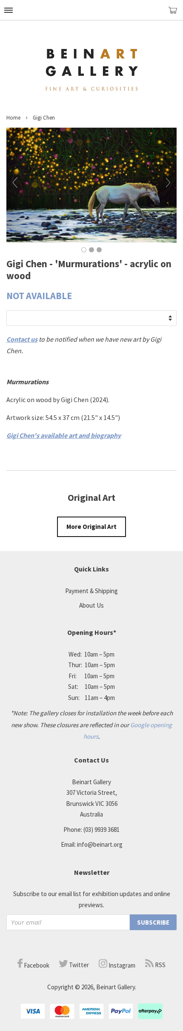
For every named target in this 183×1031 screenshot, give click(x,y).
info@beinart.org (100, 844)
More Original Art (91, 527)
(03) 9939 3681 (101, 829)
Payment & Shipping (91, 591)
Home (13, 117)
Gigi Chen (44, 117)
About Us (91, 605)
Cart (176, 14)
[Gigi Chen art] (91, 240)
